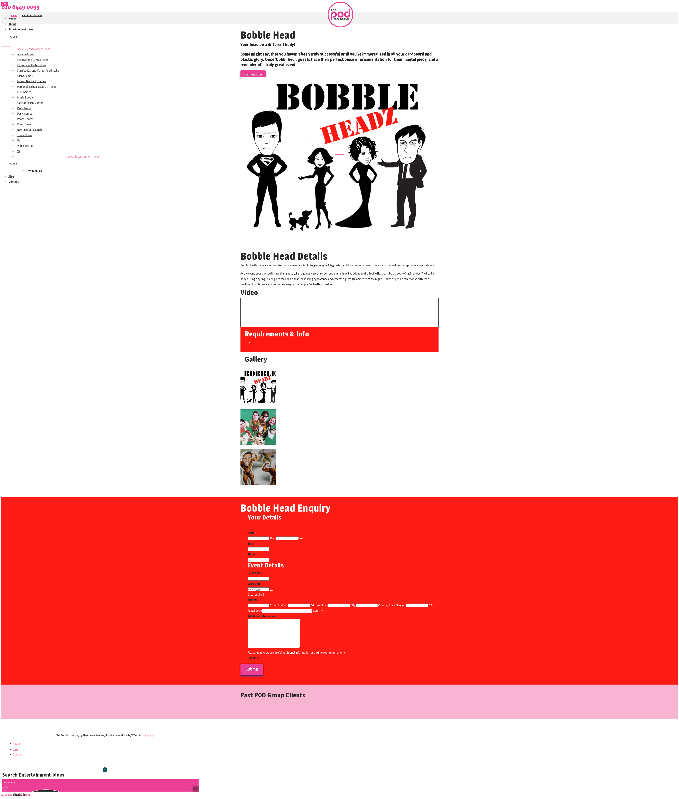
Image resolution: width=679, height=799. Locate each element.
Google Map (148, 735)
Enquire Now (253, 74)
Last (300, 538)
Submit (252, 669)
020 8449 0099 (20, 6)
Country (318, 610)
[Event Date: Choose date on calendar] (271, 590)
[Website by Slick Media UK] (105, 769)
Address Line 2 (319, 605)
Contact (18, 754)
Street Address (279, 605)
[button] (16, 794)
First (272, 538)
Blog (15, 749)
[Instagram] (7, 16)
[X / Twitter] (5, 16)
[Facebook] (2, 16)
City (353, 605)
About (16, 743)
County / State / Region (391, 605)
